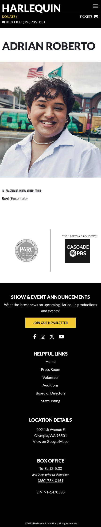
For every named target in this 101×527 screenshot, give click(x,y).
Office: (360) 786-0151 (23, 22)
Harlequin (31, 8)
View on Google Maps (50, 441)
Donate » (10, 17)
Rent (5, 198)
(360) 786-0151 (50, 480)
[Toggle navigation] (95, 6)
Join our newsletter (50, 323)
